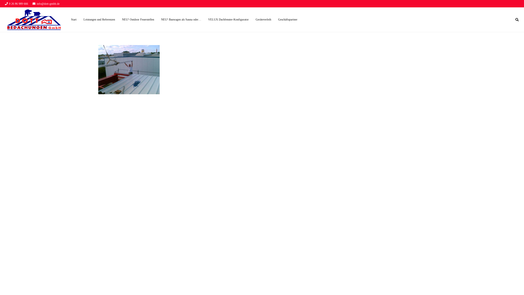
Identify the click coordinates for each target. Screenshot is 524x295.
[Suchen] (517, 19)
